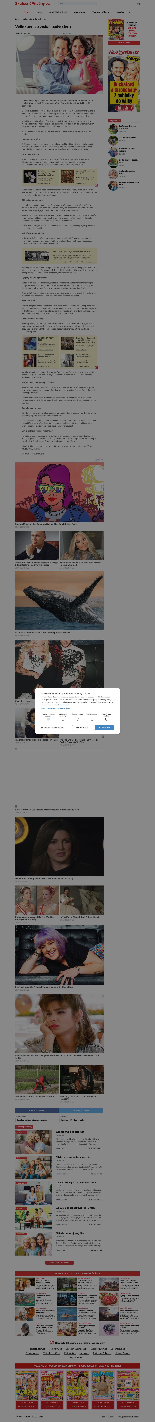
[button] (77, 709)
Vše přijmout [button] (104, 728)
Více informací (63, 705)
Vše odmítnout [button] (82, 728)
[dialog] (77, 711)
